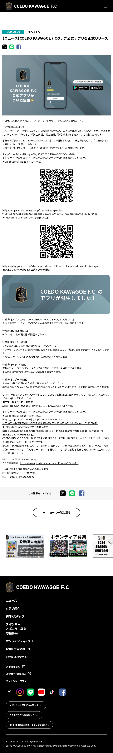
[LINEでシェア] (11, 46)
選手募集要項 (13, 666)
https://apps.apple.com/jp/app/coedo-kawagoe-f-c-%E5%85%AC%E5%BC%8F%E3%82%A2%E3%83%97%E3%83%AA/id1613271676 (50, 212)
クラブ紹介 (13, 608)
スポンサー (13, 624)
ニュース (11, 600)
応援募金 (12, 633)
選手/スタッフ (15, 616)
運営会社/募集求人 (16, 674)
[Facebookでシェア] (18, 46)
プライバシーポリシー (17, 681)
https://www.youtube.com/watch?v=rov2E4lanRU (49, 463)
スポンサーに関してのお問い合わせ (26, 705)
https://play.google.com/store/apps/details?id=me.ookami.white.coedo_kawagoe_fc (52, 266)
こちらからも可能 (24, 387)
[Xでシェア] (4, 46)
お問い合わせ (15, 657)
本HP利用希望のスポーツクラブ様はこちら (29, 724)
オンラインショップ (18, 641)
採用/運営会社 (15, 649)
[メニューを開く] (105, 6)
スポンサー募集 (16, 629)
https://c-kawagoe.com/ (22, 459)
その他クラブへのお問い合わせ (24, 715)
